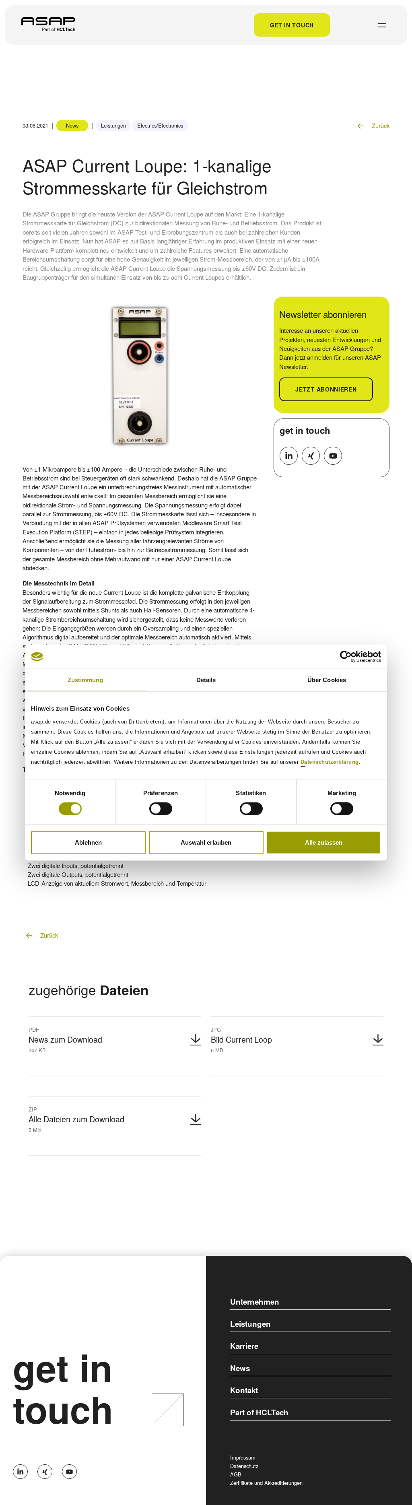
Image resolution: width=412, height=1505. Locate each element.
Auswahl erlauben (206, 842)
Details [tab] (206, 679)
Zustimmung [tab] (85, 679)
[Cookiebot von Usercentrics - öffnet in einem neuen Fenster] (346, 657)
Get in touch (292, 25)
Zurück (379, 125)
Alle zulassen (323, 842)
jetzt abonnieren (325, 389)
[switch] (160, 808)
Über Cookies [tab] (326, 679)
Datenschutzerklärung (330, 762)
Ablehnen (88, 842)
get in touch (305, 430)
